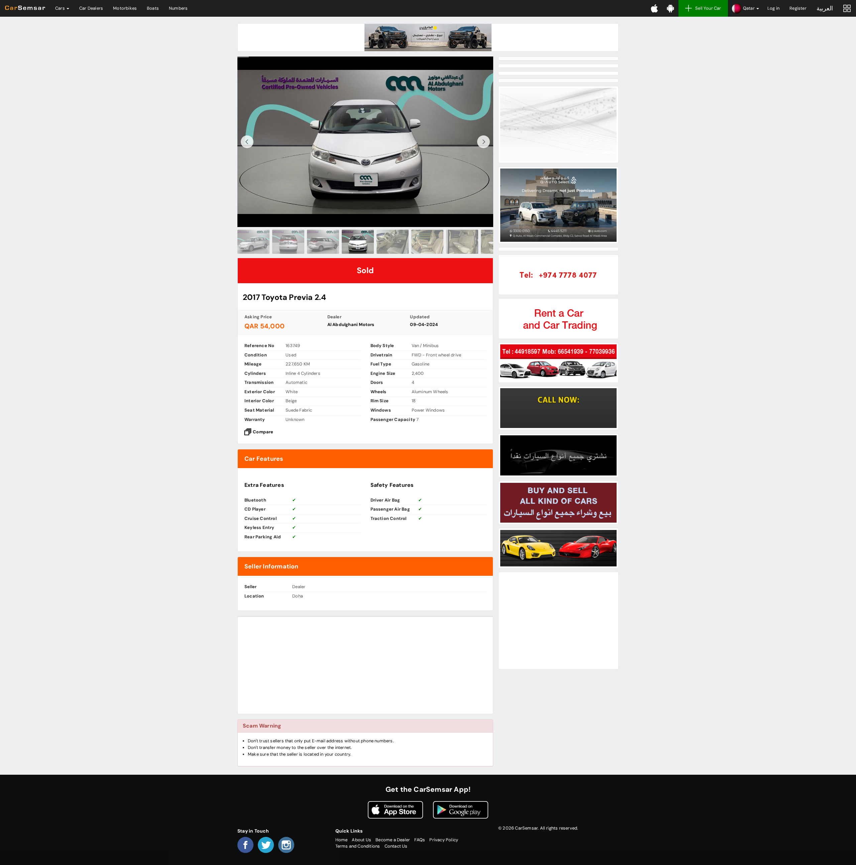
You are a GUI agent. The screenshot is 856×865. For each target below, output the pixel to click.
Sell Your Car (708, 8)
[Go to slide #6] (427, 242)
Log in (773, 8)
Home (341, 840)
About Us (361, 840)
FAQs (419, 840)
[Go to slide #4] (358, 242)
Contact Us (396, 846)
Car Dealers (91, 8)
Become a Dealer (393, 840)
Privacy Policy (443, 840)
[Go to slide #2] (288, 242)
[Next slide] (483, 141)
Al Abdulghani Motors (350, 324)
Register (798, 8)
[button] (745, 8)
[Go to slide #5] (393, 242)
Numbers (178, 8)
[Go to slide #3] (323, 242)
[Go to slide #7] (462, 242)
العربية (825, 8)
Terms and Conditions (357, 846)
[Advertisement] (365, 665)
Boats (153, 8)
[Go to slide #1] (253, 242)
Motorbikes (125, 8)
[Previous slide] (247, 141)
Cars (60, 8)
